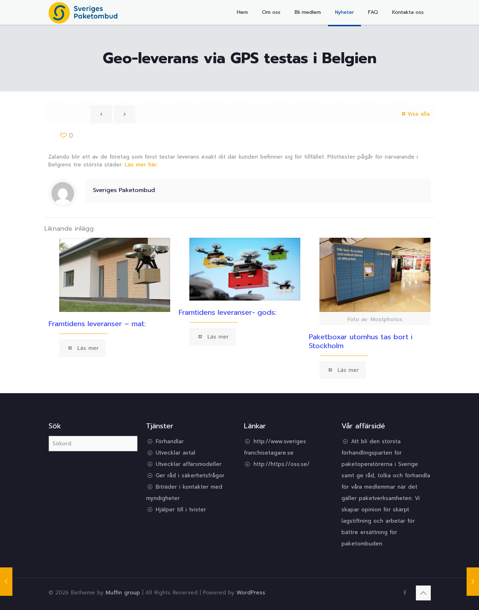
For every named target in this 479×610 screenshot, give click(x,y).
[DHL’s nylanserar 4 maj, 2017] (473, 581)
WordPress (250, 593)
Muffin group (123, 593)
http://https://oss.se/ (282, 464)
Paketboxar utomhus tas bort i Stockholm (360, 341)
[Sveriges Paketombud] (83, 12)
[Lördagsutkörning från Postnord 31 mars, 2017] (6, 581)
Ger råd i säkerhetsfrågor (190, 475)
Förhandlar (170, 441)
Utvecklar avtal (175, 453)
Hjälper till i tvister (181, 509)
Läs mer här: (141, 165)
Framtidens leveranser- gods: (227, 312)
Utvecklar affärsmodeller (189, 464)
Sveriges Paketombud (124, 190)
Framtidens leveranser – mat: (97, 323)
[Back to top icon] (423, 593)
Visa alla (418, 114)
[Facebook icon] (405, 593)
